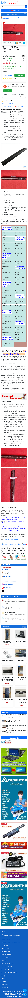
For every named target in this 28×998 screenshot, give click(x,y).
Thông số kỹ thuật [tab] (8, 104)
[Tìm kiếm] (26, 6)
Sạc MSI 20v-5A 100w (21, 641)
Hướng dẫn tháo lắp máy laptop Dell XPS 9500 (16, 726)
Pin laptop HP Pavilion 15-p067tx (6, 256)
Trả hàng (3, 981)
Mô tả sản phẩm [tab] (8, 101)
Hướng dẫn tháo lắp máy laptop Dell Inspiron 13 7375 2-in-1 (15, 720)
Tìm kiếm (11, 17)
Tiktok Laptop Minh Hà (10, 591)
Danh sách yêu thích (6, 954)
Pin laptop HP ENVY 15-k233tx (11, 539)
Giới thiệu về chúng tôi (7, 963)
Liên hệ (3, 978)
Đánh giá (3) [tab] (19, 106)
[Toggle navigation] (25, 14)
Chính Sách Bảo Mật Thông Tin (9, 972)
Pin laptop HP (5, 18)
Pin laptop (18, 17)
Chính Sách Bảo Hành (7, 969)
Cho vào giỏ (9, 75)
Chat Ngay (8, 90)
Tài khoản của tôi (5, 948)
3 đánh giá (16, 78)
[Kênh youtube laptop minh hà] (9, 742)
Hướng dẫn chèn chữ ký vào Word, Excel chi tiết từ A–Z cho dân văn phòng (16, 715)
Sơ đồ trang (4, 984)
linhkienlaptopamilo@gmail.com (11, 942)
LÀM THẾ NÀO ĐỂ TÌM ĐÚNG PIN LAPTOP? (16, 730)
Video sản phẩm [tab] (8, 106)
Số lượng (5, 71)
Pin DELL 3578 (20, 660)
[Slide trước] (23, 627)
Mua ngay (20, 75)
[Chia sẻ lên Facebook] (20, 78)
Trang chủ (5, 17)
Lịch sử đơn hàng (5, 951)
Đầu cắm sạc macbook (7, 660)
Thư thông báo (5, 957)
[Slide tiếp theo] (25, 627)
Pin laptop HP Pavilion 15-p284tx (6, 284)
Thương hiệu (4, 987)
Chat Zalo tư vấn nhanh (10, 581)
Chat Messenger (8, 584)
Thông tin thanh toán (6, 966)
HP (9, 55)
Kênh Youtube (8, 587)
